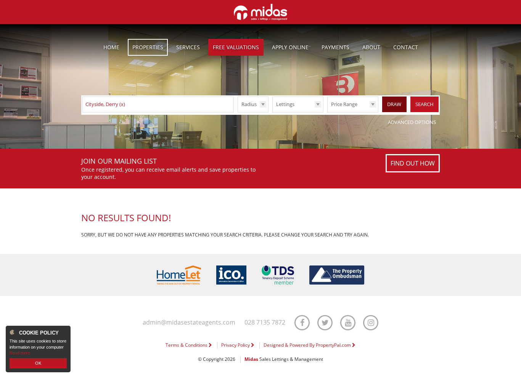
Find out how (413, 163)
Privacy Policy (236, 345)
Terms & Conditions (187, 345)
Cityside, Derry (105, 104)
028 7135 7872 (264, 322)
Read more (20, 353)
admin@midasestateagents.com (189, 322)
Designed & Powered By (308, 345)
